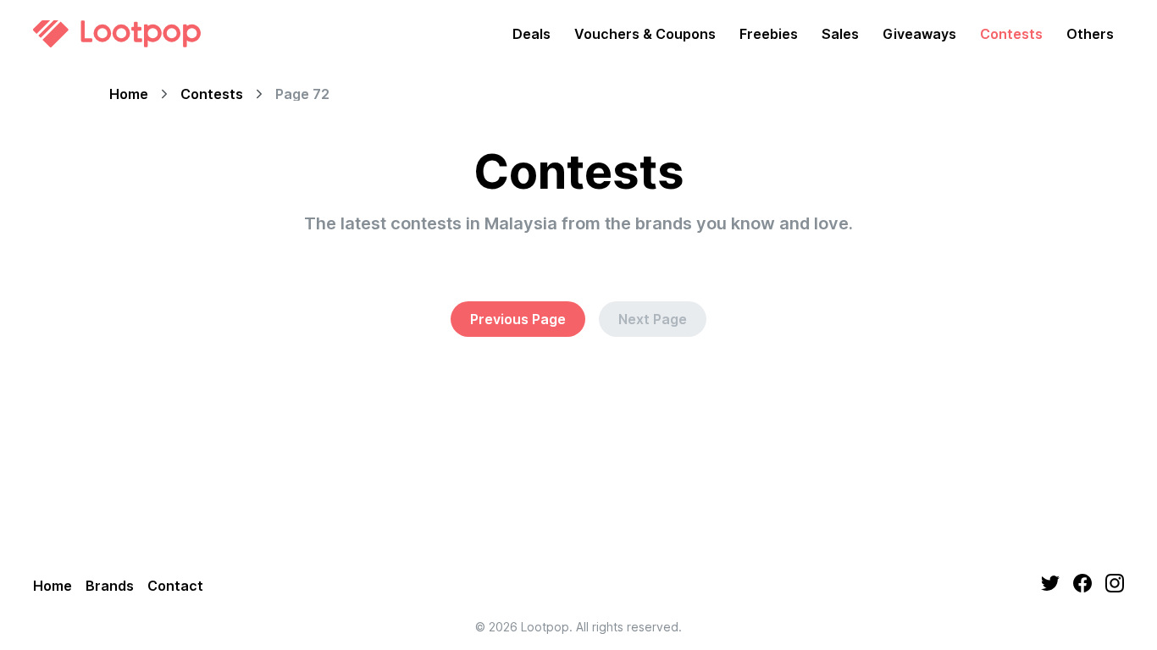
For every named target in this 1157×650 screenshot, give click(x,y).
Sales (840, 33)
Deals (531, 33)
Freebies (768, 33)
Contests (1011, 33)
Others (1090, 33)
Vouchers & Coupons (645, 33)
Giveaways (919, 33)
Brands (110, 585)
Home (128, 94)
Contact (175, 585)
